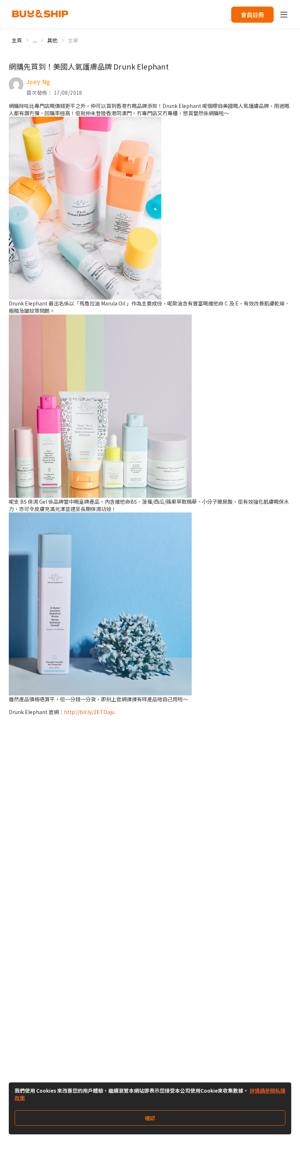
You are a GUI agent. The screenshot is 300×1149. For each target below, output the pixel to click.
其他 (52, 40)
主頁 (17, 40)
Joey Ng (38, 81)
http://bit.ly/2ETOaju (89, 712)
